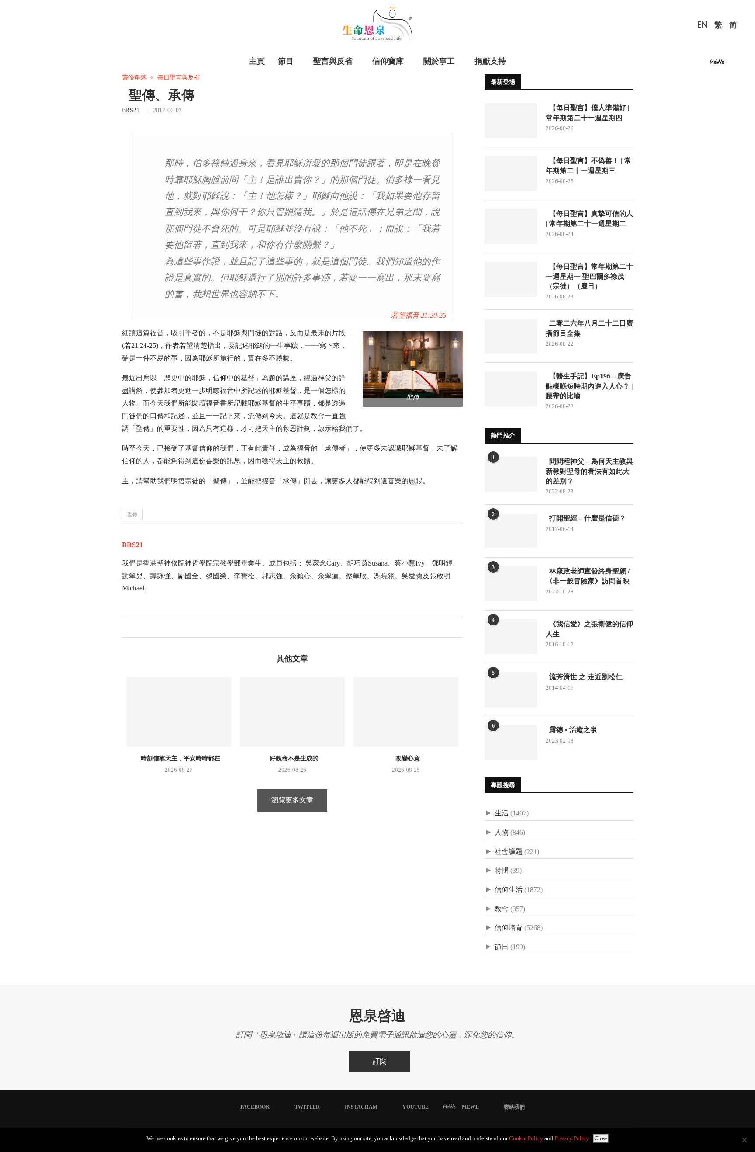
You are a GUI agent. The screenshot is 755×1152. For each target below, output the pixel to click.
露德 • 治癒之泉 (571, 729)
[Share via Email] (156, 627)
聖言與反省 (333, 61)
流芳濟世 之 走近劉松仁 (584, 676)
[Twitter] (682, 64)
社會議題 (509, 851)
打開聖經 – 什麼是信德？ (586, 518)
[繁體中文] (718, 25)
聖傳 (132, 514)
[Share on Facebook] (128, 627)
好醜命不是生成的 (292, 758)
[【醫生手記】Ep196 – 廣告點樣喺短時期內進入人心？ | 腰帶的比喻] (511, 388)
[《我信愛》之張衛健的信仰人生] (511, 636)
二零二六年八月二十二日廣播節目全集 (589, 328)
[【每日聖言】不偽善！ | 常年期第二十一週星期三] (511, 173)
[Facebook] (671, 64)
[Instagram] (692, 64)
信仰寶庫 (388, 61)
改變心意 (406, 758)
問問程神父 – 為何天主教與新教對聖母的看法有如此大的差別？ (589, 471)
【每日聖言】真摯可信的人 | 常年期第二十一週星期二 (589, 218)
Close (601, 1138)
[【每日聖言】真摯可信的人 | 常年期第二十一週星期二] (511, 226)
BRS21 (130, 110)
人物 (502, 832)
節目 (286, 61)
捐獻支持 (490, 61)
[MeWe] (717, 64)
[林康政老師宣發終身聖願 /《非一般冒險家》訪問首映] (511, 583)
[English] (702, 25)
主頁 (257, 61)
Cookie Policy (526, 1138)
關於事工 (439, 61)
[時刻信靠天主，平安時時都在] (178, 712)
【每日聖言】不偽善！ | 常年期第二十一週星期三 (588, 165)
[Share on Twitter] (137, 627)
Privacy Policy (571, 1138)
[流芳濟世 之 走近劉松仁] (511, 689)
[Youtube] (703, 64)
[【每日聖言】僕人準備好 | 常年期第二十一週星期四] (511, 120)
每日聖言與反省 (178, 77)
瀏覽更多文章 (292, 800)
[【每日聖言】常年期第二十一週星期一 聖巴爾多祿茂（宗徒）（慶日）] (511, 279)
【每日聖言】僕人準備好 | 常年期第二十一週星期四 (588, 112)
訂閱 (380, 1061)
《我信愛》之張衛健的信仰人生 (589, 628)
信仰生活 (509, 889)
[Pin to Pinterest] (147, 627)
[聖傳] (417, 335)
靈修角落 (134, 77)
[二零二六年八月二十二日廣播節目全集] (511, 336)
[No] (744, 1139)
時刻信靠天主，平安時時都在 (178, 758)
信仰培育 (509, 927)
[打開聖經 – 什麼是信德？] (511, 531)
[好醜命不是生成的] (292, 712)
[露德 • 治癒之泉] (511, 742)
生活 (502, 813)
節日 (502, 947)
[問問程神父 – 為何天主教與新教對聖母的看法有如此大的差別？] (511, 474)
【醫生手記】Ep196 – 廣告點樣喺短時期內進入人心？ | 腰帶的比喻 (589, 385)
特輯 (502, 870)
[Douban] (732, 64)
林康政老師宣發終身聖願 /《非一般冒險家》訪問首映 (588, 575)
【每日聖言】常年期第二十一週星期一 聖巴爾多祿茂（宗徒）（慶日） (589, 276)
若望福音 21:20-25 (418, 315)
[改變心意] (405, 712)
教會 (502, 909)
